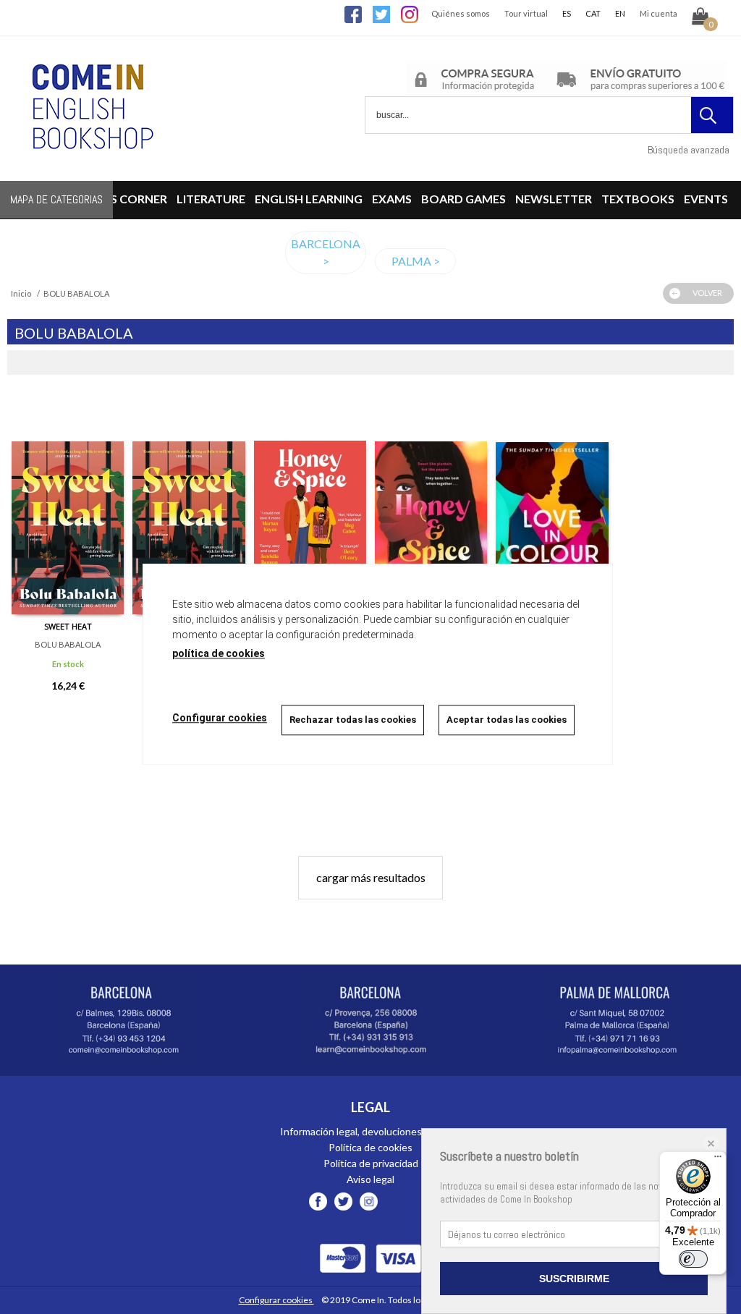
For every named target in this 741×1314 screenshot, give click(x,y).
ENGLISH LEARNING (309, 198)
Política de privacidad (370, 1163)
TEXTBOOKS (637, 198)
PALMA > (415, 261)
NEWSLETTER (553, 198)
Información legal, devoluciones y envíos (370, 1131)
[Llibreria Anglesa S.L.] (90, 172)
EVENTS (706, 198)
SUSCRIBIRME (574, 1278)
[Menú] (718, 1160)
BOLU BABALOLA (68, 644)
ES (566, 13)
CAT (593, 13)
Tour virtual (526, 13)
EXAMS (392, 198)
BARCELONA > (325, 252)
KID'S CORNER (127, 198)
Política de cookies (370, 1147)
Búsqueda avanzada (688, 149)
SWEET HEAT (68, 626)
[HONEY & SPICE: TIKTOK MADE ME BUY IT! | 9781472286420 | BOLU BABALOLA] (310, 505)
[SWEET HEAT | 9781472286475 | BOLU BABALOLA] (68, 505)
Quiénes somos (460, 13)
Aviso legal (370, 1179)
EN (620, 13)
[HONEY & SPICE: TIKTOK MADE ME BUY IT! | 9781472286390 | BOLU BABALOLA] (431, 505)
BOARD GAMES (463, 198)
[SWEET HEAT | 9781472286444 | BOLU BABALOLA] (188, 505)
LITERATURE (211, 198)
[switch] (693, 1259)
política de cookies (218, 653)
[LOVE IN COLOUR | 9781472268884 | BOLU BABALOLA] (552, 505)
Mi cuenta (658, 13)
